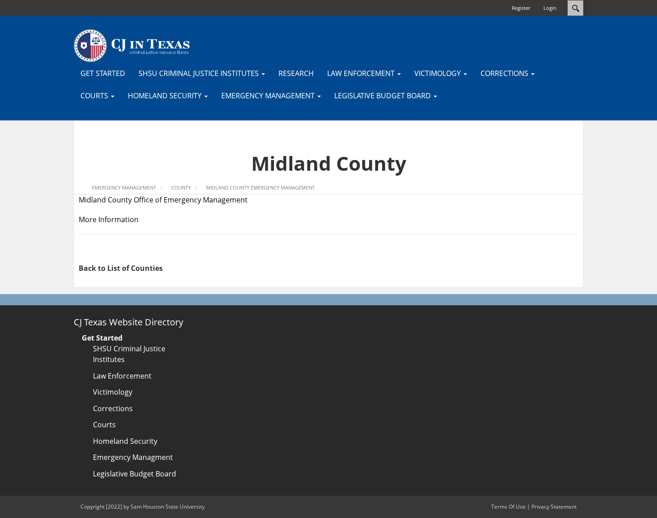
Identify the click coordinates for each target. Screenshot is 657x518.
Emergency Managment (133, 457)
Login (549, 7)
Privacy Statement (554, 506)
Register (521, 7)
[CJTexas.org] (132, 45)
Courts (104, 425)
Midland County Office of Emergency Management (163, 200)
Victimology (112, 392)
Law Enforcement (122, 376)
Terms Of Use (508, 506)
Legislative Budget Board (134, 474)
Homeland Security (125, 441)
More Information (109, 219)
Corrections (113, 408)
